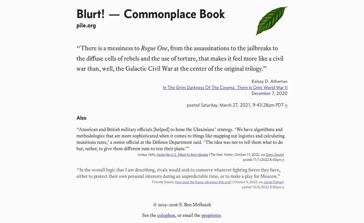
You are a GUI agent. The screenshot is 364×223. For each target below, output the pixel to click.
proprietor (211, 215)
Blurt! (90, 13)
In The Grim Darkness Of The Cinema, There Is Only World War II (225, 87)
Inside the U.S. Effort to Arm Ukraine (182, 154)
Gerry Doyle (274, 154)
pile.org (86, 25)
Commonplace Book (174, 13)
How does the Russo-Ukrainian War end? (203, 182)
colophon (166, 215)
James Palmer (273, 182)
